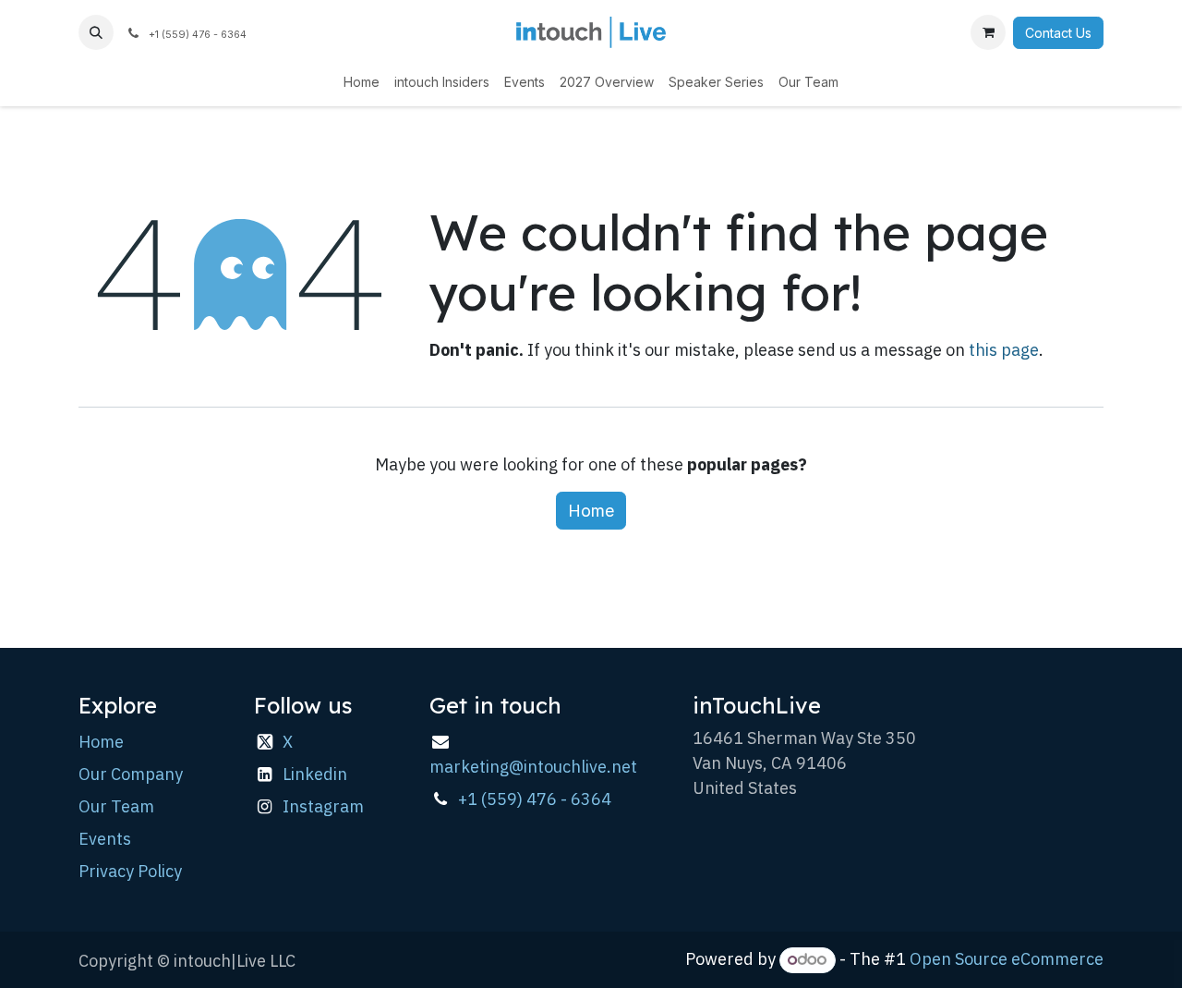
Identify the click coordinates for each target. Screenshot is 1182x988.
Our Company (130, 774)
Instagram (323, 806)
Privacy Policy (130, 871)
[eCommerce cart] (988, 32)
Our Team (116, 806)
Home (591, 510)
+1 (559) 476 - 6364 (534, 799)
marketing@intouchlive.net (533, 766)
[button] (96, 32)
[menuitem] (361, 82)
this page (1004, 349)
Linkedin (315, 774)
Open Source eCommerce (1007, 959)
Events (104, 838)
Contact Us (1058, 33)
